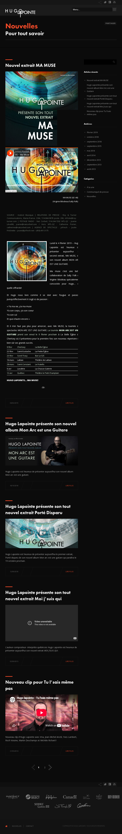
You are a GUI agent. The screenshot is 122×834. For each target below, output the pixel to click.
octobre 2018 (92, 137)
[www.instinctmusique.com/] (11, 800)
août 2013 (91, 169)
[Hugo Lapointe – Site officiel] (20, 14)
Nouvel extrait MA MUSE (30, 65)
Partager (110, 23)
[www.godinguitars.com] (82, 808)
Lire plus (69, 403)
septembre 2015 (94, 146)
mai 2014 (91, 150)
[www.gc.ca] (68, 800)
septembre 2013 (94, 164)
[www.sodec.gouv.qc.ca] (40, 808)
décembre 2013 (94, 160)
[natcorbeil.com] (98, 800)
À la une (90, 187)
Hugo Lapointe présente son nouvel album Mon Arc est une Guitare (100, 88)
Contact (30, 826)
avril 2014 (91, 155)
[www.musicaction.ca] (49, 800)
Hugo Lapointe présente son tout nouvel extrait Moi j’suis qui (102, 105)
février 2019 (92, 132)
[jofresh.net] (61, 808)
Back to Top (113, 9)
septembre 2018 (94, 141)
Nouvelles (91, 196)
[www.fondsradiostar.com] (85, 800)
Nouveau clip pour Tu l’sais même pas (99, 113)
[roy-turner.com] (112, 800)
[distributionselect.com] (31, 800)
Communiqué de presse (98, 192)
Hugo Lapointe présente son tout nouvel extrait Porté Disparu (102, 97)
